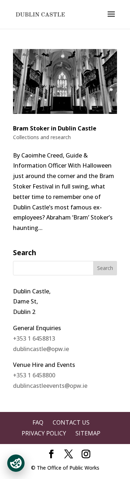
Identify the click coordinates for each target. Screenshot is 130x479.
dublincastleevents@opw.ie (50, 386)
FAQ (37, 422)
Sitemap (87, 433)
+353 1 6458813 (34, 338)
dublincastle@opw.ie (41, 349)
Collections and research (42, 137)
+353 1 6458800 (34, 375)
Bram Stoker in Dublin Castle (54, 128)
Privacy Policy (44, 433)
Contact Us (71, 422)
